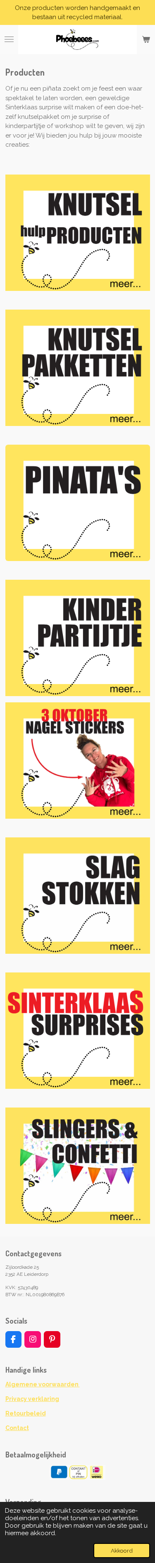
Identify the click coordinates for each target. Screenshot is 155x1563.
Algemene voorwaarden (42, 1384)
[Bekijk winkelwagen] (146, 39)
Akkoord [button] (122, 1550)
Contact (17, 1428)
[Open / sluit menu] (9, 39)
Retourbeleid (25, 1413)
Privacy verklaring (32, 1399)
